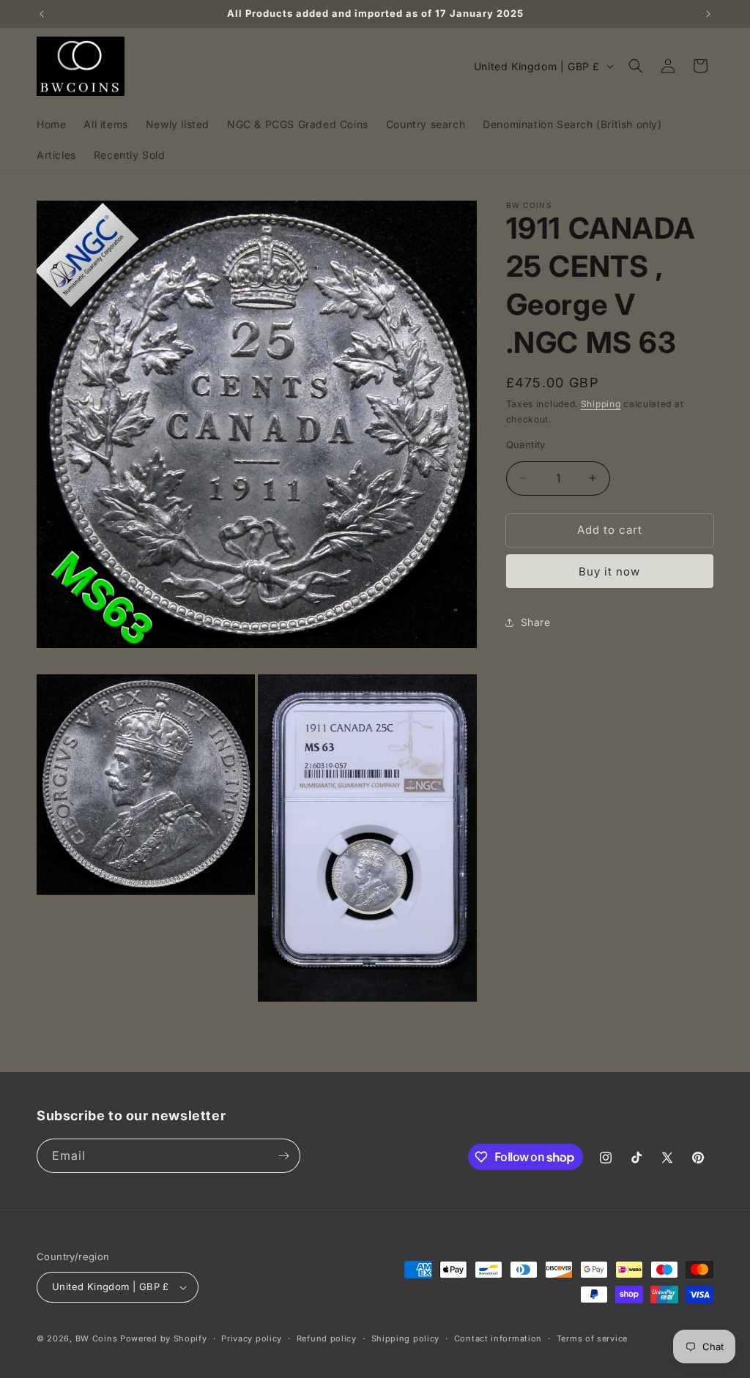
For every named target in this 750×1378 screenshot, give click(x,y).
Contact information (498, 1338)
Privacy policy (251, 1338)
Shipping (601, 403)
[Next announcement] (708, 14)
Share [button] (536, 622)
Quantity (526, 444)
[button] (636, 66)
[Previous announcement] (42, 14)
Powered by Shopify (163, 1338)
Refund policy (327, 1338)
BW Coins (96, 1338)
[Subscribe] (283, 1156)
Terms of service (592, 1338)
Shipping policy (405, 1338)
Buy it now (609, 571)
